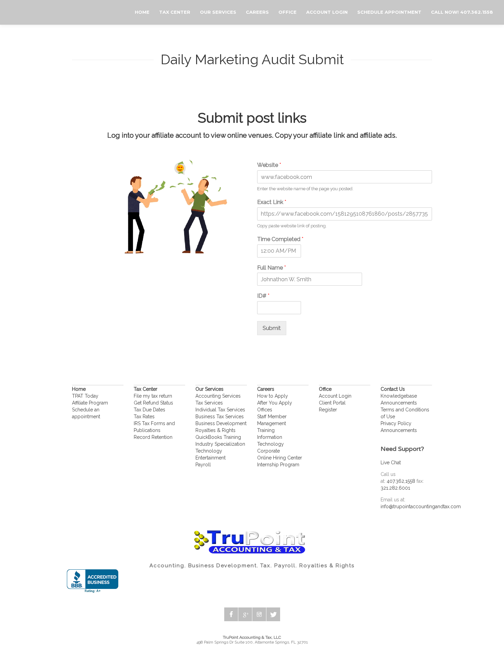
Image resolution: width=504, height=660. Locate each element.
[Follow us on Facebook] (231, 614)
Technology (208, 451)
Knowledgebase (399, 396)
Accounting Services (218, 396)
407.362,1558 (401, 481)
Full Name (271, 267)
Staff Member (272, 416)
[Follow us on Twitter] (273, 614)
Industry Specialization (220, 444)
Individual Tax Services (220, 409)
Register (328, 409)
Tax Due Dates (149, 409)
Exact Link (271, 202)
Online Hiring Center (279, 457)
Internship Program (278, 464)
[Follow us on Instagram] (259, 614)
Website (269, 165)
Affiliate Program (90, 403)
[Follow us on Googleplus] (245, 614)
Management (271, 423)
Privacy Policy (396, 423)
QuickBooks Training (218, 437)
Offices (264, 409)
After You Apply (274, 403)
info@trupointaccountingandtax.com (421, 506)
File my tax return (153, 396)
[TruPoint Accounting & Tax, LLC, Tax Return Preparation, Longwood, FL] (92, 581)
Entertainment (210, 457)
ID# (263, 296)
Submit (272, 328)
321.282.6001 (395, 488)
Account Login (335, 396)
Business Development (221, 423)
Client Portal (332, 403)
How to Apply (272, 396)
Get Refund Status (153, 403)
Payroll (203, 464)
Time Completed (280, 239)
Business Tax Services (219, 416)
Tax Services (209, 403)
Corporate (268, 451)
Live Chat (391, 462)
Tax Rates (144, 416)
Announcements (399, 403)
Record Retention (153, 437)
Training (266, 430)
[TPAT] (7, 13)
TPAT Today (85, 396)
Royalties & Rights (215, 430)
